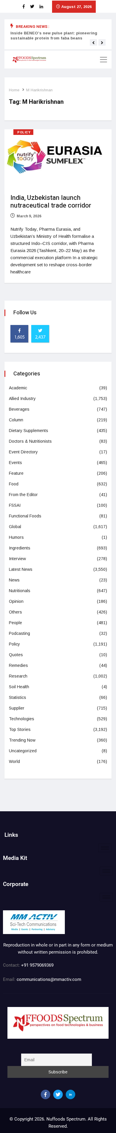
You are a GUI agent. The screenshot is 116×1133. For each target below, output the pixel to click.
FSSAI (15, 505)
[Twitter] (58, 1094)
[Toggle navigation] (103, 59)
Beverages (19, 409)
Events (15, 462)
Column (16, 419)
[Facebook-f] (45, 1094)
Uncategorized (23, 750)
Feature (16, 473)
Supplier (16, 708)
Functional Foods (25, 516)
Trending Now (22, 740)
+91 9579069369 (37, 965)
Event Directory (23, 452)
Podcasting (19, 633)
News (14, 580)
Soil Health (19, 686)
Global (15, 526)
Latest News (20, 569)
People (15, 622)
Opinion (16, 601)
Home (14, 90)
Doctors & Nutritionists (30, 441)
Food (13, 484)
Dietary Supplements (28, 430)
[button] (93, 42)
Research (18, 676)
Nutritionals (19, 590)
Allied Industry (22, 398)
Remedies (18, 665)
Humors (16, 537)
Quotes (16, 654)
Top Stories (20, 729)
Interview (17, 558)
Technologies (21, 718)
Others (15, 612)
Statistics (17, 697)
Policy (23, 132)
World (14, 761)
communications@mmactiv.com (48, 979)
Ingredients (19, 548)
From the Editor (23, 494)
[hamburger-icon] (105, 848)
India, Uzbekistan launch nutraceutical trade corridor (50, 201)
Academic (18, 387)
